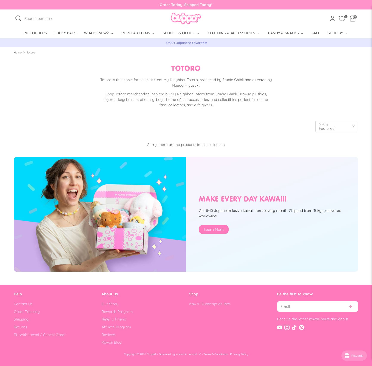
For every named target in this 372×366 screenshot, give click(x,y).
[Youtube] (279, 327)
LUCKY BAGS (65, 33)
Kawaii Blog (112, 342)
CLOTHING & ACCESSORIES (232, 33)
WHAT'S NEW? (97, 33)
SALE (316, 33)
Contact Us (23, 304)
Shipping (21, 319)
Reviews (109, 334)
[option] (186, 42)
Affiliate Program (116, 327)
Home (18, 52)
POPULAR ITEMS (136, 33)
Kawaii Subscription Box (209, 304)
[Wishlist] (342, 19)
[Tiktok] (294, 327)
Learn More (214, 229)
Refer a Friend (114, 319)
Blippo (151, 354)
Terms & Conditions (215, 354)
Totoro (31, 52)
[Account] (332, 18)
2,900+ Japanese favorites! (186, 43)
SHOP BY (336, 33)
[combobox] (41, 18)
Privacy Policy (239, 354)
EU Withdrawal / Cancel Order (40, 334)
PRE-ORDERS (35, 33)
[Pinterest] (301, 327)
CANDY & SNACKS (284, 33)
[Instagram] (287, 327)
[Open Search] (18, 18)
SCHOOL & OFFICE (179, 33)
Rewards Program (117, 311)
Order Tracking (27, 311)
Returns (20, 327)
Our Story (110, 304)
